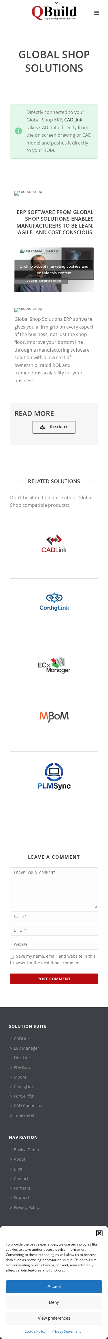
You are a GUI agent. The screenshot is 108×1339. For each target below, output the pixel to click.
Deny (54, 1302)
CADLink (73, 120)
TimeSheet (24, 1115)
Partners (22, 1188)
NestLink (22, 1057)
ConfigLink (24, 1086)
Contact (21, 1178)
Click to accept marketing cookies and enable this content (54, 269)
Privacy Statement (66, 1331)
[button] (99, 1233)
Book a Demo (26, 1149)
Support (21, 1197)
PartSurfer (24, 1096)
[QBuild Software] (54, 13)
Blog (18, 1169)
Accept (54, 1286)
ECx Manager (26, 1048)
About (19, 1159)
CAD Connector (28, 1105)
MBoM (20, 1077)
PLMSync (22, 1067)
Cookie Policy (35, 1331)
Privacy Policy (26, 1207)
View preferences (54, 1318)
